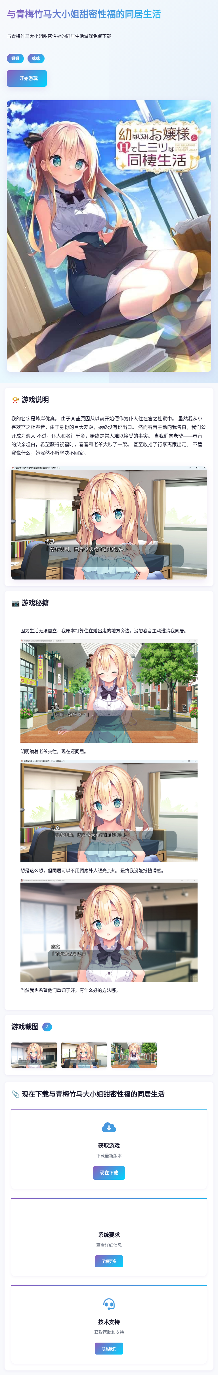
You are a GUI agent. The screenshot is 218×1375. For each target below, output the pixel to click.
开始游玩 (29, 78)
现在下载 (109, 1172)
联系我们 (109, 1349)
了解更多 (109, 1261)
